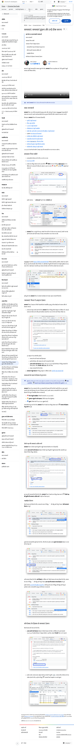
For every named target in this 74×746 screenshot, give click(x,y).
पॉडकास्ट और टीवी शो (43, 737)
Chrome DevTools (14, 6)
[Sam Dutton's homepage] (39, 64)
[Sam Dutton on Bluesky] (37, 64)
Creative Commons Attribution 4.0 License (54, 714)
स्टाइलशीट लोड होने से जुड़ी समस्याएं (35, 139)
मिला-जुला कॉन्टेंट (31, 123)
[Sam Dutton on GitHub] (33, 64)
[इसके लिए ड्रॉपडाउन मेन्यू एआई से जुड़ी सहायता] (25, 9)
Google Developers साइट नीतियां (57, 716)
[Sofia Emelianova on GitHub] (49, 64)
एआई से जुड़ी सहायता (19, 9)
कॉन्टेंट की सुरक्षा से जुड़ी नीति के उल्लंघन (36, 144)
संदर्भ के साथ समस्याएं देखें (57, 371)
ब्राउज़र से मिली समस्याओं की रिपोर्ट (41, 262)
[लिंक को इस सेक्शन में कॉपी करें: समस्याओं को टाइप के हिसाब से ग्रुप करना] (47, 375)
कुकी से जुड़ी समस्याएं (31, 120)
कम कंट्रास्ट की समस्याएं (36, 133)
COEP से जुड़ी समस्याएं (32, 126)
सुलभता (41, 9)
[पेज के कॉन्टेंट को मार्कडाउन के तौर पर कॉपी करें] (64, 29)
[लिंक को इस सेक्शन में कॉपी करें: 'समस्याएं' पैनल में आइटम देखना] (46, 300)
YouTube (58, 732)
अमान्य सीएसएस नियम (35, 141)
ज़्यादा (31, 1)
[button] (9, 25)
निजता (25, 743)
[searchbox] (10, 14)
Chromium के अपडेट (43, 730)
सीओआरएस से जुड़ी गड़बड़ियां (33, 128)
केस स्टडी (40, 732)
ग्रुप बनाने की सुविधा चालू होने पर (37, 585)
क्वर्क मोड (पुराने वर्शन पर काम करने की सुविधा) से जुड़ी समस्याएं (40, 131)
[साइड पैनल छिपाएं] (17, 743)
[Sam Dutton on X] (31, 64)
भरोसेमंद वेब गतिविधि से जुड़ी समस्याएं (35, 136)
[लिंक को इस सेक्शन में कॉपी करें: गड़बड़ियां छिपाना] (34, 501)
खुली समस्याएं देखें (24, 732)
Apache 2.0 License (29, 716)
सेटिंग (36, 9)
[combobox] (45, 1)
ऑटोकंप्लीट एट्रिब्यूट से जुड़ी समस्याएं (35, 146)
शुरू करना (11, 9)
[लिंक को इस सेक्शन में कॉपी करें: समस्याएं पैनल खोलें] (38, 154)
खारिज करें (54, 21)
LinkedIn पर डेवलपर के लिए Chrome (63, 734)
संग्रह (40, 734)
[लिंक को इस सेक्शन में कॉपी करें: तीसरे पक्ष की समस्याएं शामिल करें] (43, 444)
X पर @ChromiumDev (61, 730)
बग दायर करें (23, 730)
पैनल (30, 9)
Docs (23, 1)
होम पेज (25, 25)
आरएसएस (58, 737)
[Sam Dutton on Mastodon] (35, 64)
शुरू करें (66, 21)
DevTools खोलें (30, 161)
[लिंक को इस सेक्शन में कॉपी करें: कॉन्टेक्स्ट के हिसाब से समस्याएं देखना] (50, 624)
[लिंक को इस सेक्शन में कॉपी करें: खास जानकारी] (35, 108)
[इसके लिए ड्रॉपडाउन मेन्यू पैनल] (32, 9)
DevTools (4, 9)
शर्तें (21, 743)
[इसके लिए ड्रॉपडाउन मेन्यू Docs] (26, 2)
